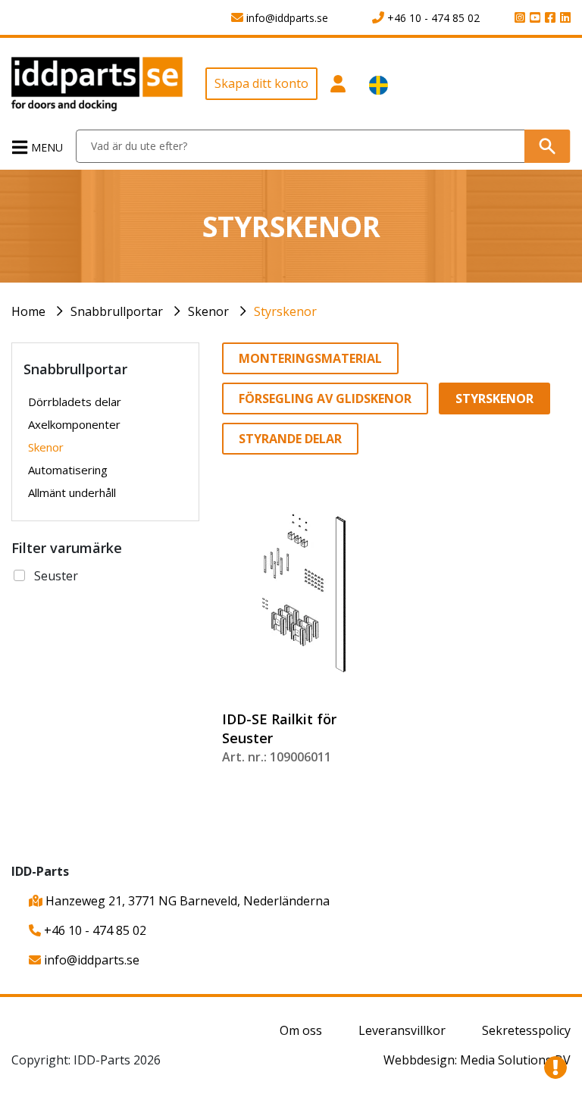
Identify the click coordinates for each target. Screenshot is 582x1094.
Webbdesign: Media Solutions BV (477, 1060)
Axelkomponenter (74, 424)
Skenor (208, 311)
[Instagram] (517, 18)
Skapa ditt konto (261, 83)
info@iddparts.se (90, 960)
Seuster (56, 575)
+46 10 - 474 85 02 (93, 930)
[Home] (97, 83)
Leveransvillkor (402, 1030)
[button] (338, 89)
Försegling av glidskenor (325, 398)
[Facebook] (547, 18)
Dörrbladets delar (74, 401)
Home (28, 311)
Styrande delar (290, 438)
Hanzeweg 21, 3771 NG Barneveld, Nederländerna (186, 900)
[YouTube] (532, 18)
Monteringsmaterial (310, 358)
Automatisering (68, 469)
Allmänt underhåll (72, 492)
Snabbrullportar (116, 311)
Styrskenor (285, 311)
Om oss (301, 1030)
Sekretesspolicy (526, 1030)
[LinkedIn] (563, 18)
